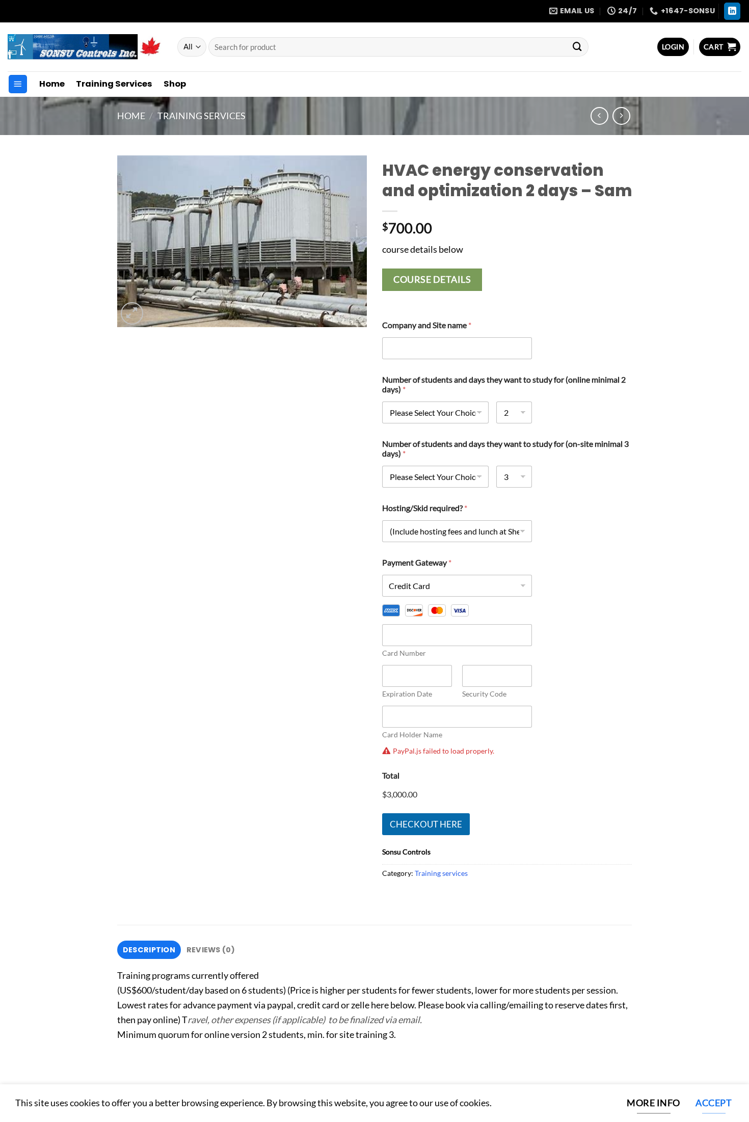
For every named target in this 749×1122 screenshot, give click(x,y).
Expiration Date (407, 693)
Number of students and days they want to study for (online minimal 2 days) (504, 384)
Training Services (114, 84)
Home (52, 84)
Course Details (432, 279)
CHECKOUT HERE (426, 824)
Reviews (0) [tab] (210, 950)
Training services (201, 115)
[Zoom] (132, 313)
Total (390, 775)
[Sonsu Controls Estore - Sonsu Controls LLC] (85, 46)
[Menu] (18, 84)
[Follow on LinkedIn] (732, 11)
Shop (175, 84)
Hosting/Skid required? (424, 508)
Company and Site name (426, 325)
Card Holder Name (412, 734)
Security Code (484, 693)
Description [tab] (149, 950)
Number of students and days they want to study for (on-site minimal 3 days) (505, 448)
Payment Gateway (416, 562)
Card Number (404, 653)
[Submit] (577, 47)
